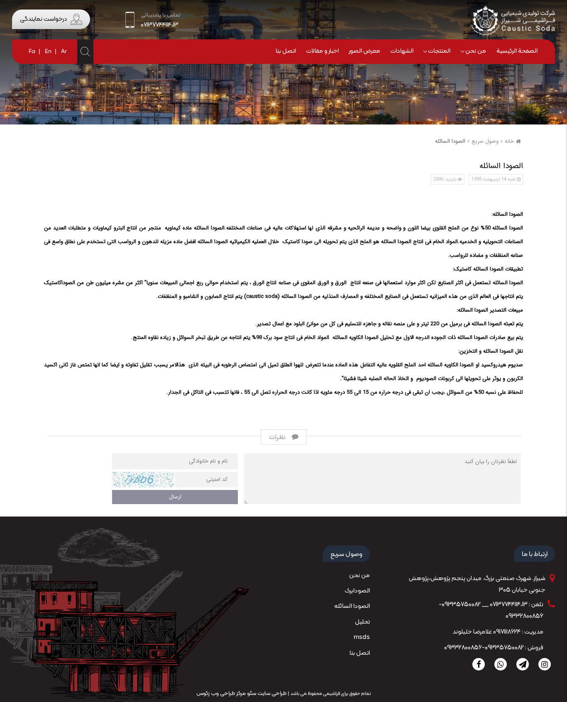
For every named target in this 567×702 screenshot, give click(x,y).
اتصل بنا (286, 51)
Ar (64, 51)
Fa (32, 51)
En (48, 51)
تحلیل (362, 622)
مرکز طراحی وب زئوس (221, 693)
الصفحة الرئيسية (517, 51)
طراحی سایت (271, 693)
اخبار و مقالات (322, 51)
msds (362, 637)
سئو (251, 693)
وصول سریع (485, 141)
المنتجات (439, 51)
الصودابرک (357, 591)
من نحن (475, 51)
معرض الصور (364, 51)
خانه (509, 141)
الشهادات (401, 51)
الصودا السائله (450, 141)
